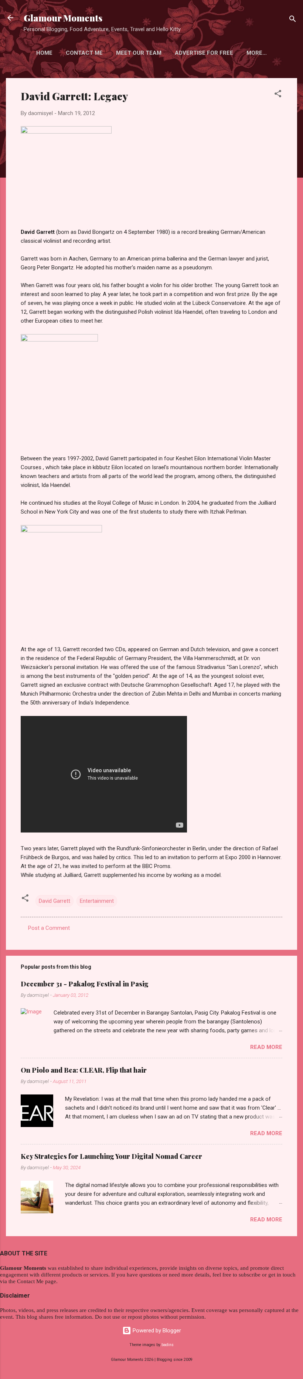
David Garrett (54, 901)
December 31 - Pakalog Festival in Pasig (85, 983)
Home (44, 53)
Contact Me (84, 53)
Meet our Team (138, 53)
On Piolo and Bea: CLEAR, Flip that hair (84, 1070)
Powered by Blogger (156, 1330)
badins (167, 1344)
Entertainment (97, 901)
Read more (266, 1047)
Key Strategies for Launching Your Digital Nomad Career (111, 1156)
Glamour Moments (63, 18)
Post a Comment (49, 928)
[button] (277, 95)
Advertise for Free (204, 53)
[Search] (292, 20)
